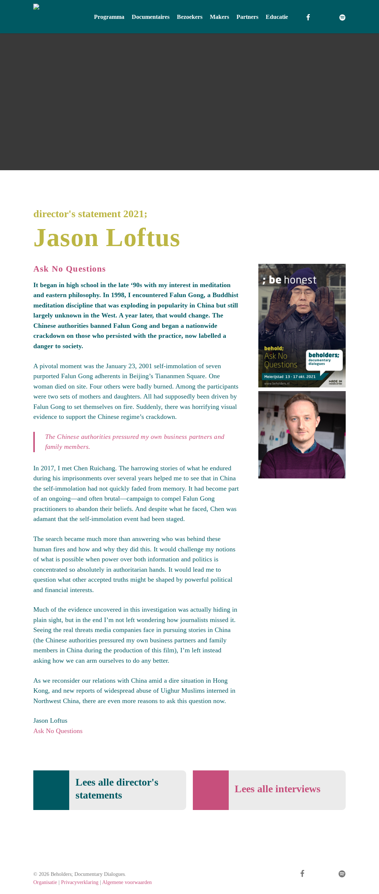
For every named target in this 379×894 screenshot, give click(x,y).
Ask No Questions (58, 731)
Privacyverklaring (79, 882)
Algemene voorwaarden (127, 882)
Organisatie (45, 882)
